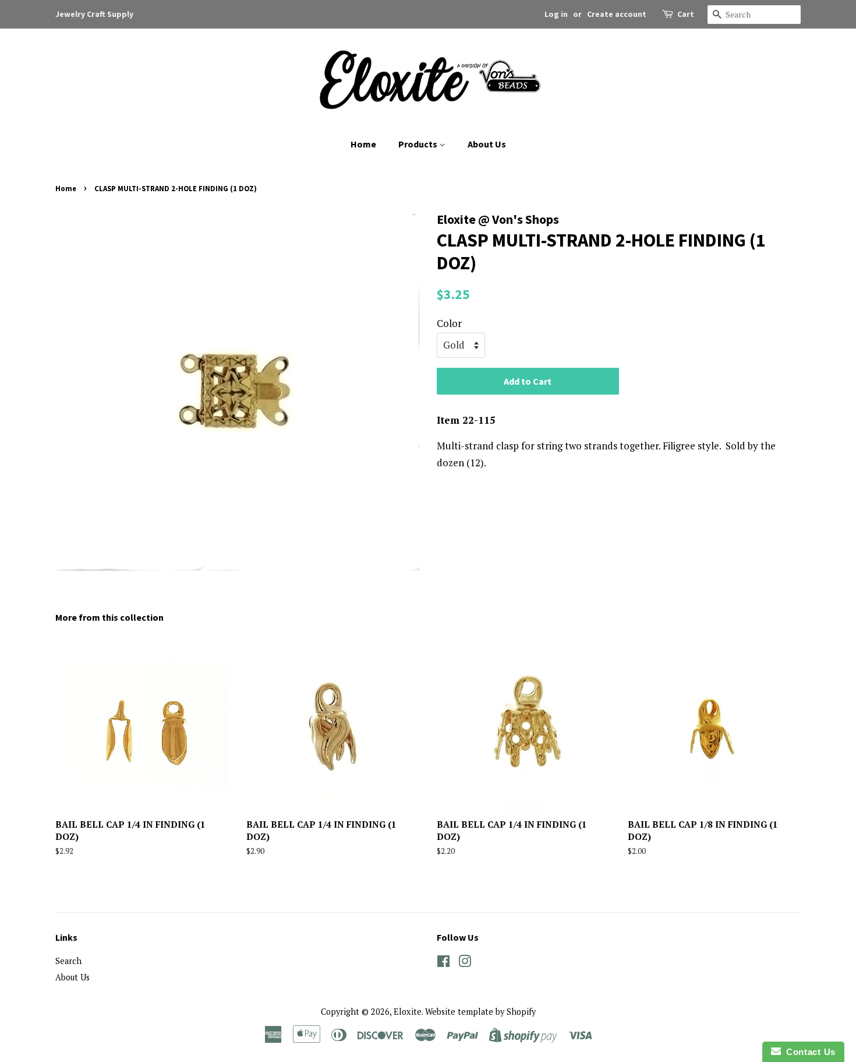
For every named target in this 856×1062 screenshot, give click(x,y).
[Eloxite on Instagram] (464, 963)
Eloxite (408, 1011)
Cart (685, 14)
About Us (487, 144)
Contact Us (808, 1052)
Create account (616, 14)
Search (68, 960)
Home (363, 144)
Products (418, 144)
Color (449, 323)
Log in (556, 14)
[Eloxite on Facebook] (443, 963)
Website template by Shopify (480, 1011)
